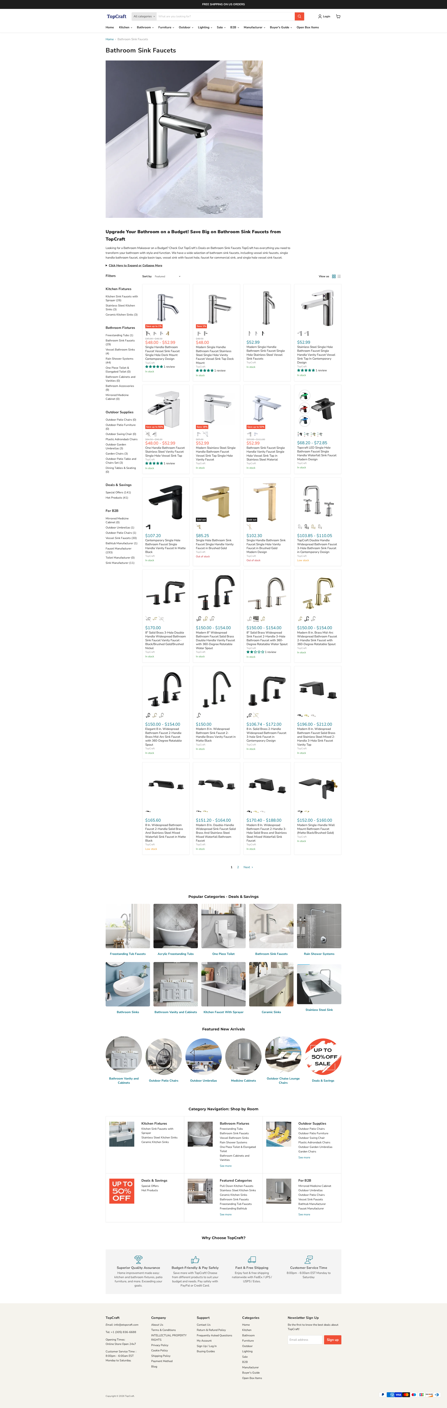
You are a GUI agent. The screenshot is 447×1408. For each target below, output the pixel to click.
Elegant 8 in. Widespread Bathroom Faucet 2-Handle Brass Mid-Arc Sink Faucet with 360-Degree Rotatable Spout (163, 736)
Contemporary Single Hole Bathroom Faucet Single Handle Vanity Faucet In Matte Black (165, 546)
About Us (157, 1325)
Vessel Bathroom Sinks (234, 1138)
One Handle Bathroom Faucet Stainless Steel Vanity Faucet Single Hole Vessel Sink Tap (165, 452)
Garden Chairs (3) (117, 454)
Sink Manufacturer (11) (120, 563)
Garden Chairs (307, 1151)
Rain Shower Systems (233, 1142)
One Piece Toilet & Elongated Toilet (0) (118, 370)
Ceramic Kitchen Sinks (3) (122, 315)
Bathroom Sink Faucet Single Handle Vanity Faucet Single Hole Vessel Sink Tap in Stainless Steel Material (266, 454)
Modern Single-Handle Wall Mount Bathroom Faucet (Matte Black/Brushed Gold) (316, 829)
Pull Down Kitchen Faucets (236, 1186)
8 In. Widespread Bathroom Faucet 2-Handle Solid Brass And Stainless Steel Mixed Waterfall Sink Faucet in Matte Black (165, 833)
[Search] (299, 16)
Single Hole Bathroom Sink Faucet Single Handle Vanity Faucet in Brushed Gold (215, 544)
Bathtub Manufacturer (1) (121, 543)
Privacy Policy (159, 1345)
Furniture (165, 27)
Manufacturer (253, 27)
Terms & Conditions (163, 1330)
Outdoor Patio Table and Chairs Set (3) (121, 461)
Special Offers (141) (118, 492)
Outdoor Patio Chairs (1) (121, 533)
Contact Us (204, 1325)
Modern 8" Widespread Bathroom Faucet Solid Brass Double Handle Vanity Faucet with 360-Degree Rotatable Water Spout (215, 640)
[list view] (339, 276)
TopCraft (150, 362)
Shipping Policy (160, 1356)
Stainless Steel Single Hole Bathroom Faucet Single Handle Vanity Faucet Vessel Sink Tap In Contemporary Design (316, 354)
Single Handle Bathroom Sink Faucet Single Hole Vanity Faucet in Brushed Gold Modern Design (266, 546)
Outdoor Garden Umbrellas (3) (116, 446)
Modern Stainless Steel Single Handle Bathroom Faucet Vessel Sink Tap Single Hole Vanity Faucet (216, 454)
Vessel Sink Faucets (310, 1199)
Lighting (204, 27)
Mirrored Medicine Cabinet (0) (117, 397)
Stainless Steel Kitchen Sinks (159, 1137)
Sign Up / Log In (207, 1346)
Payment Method (162, 1361)
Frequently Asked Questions (214, 1335)
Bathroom (144, 27)
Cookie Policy (159, 1350)
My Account (204, 1341)
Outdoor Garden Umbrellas (315, 1147)
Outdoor (185, 27)
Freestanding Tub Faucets (236, 1204)
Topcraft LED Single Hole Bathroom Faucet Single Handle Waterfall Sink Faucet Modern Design (316, 453)
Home (110, 27)
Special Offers (150, 1186)
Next (247, 867)
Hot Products (149, 1190)
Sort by (147, 276)
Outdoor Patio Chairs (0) (121, 420)
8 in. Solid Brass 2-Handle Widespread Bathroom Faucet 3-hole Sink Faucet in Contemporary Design (266, 735)
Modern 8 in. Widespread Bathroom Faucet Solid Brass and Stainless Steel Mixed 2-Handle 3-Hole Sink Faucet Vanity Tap (316, 736)
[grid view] (333, 276)
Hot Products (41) (117, 498)
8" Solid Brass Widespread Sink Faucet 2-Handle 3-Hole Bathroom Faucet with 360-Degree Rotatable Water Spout (267, 638)
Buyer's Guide (280, 27)
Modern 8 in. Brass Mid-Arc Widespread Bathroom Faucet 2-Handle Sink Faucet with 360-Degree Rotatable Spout (317, 638)
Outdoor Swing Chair (311, 1138)
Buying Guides (206, 1351)
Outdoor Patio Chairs (311, 1129)
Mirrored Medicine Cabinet (314, 1186)
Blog (154, 1366)
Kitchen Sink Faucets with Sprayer (157, 1131)
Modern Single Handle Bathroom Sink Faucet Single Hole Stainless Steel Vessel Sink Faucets (266, 353)
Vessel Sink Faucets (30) (121, 538)
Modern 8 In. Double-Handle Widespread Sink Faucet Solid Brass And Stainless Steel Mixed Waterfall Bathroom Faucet (216, 833)
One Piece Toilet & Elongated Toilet (238, 1149)
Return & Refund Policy (211, 1330)
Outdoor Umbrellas (310, 1190)
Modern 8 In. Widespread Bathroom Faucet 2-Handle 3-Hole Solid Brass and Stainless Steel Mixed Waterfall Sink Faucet (267, 833)
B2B (233, 27)
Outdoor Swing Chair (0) (121, 434)
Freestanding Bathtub (233, 1208)
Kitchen (124, 27)
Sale (220, 27)
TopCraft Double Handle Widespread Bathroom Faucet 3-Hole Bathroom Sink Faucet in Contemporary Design (317, 546)
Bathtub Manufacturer (312, 1204)
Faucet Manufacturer (311, 1208)
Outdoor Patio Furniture (313, 1133)
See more (226, 1166)
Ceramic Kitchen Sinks (155, 1142)
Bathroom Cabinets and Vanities (234, 1158)
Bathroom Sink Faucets (234, 1133)
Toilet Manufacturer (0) (120, 558)
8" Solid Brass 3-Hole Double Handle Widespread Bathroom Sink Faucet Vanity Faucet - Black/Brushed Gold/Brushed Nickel (165, 640)
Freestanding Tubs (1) (119, 335)
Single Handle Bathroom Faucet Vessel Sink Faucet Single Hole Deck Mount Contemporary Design (162, 353)
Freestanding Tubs (231, 1129)
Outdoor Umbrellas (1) (120, 528)
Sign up (333, 1340)
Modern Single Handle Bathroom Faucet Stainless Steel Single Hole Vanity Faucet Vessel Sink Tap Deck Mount (215, 355)
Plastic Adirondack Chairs (122, 439)
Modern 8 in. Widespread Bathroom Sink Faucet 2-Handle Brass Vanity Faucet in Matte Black (216, 735)
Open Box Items (308, 27)
